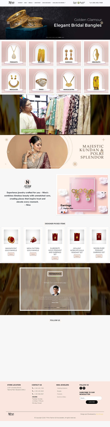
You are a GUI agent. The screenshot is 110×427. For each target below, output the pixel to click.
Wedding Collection (62, 388)
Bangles (59, 391)
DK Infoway (99, 414)
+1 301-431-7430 (97, 3)
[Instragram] (84, 388)
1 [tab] (62, 212)
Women (20, 2)
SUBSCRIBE (92, 402)
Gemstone (37, 2)
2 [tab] (64, 212)
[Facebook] (80, 388)
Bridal (30, 2)
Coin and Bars (46, 2)
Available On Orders (59, 2)
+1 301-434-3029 (39, 391)
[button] (8, 23)
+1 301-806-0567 (39, 394)
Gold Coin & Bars (61, 397)
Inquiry (11, 254)
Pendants (67, 206)
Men (25, 2)
